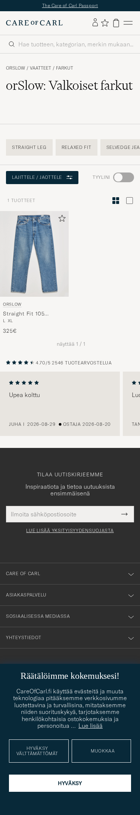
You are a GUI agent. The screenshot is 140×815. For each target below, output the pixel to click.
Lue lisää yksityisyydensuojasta (69, 530)
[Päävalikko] (128, 23)
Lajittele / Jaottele (37, 177)
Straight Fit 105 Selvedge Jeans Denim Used (32, 313)
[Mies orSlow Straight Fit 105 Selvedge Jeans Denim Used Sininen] (34, 254)
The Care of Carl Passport (70, 5)
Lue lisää (90, 725)
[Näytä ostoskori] (116, 23)
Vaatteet (40, 68)
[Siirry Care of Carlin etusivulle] (34, 23)
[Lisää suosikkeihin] (60, 220)
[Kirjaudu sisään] (95, 22)
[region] (70, 404)
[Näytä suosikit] (105, 23)
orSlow (15, 68)
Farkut (64, 68)
